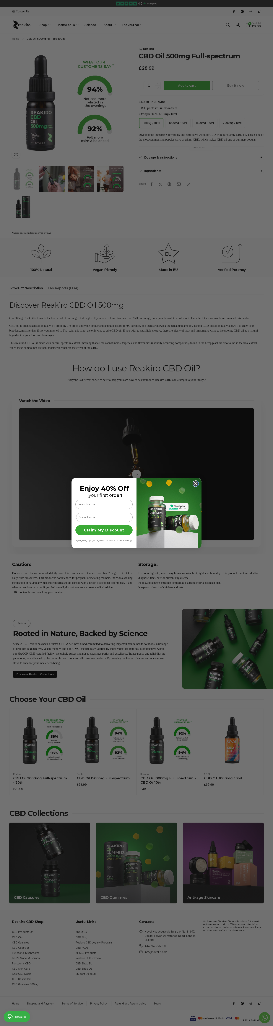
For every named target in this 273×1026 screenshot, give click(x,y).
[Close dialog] (196, 483)
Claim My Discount (104, 530)
